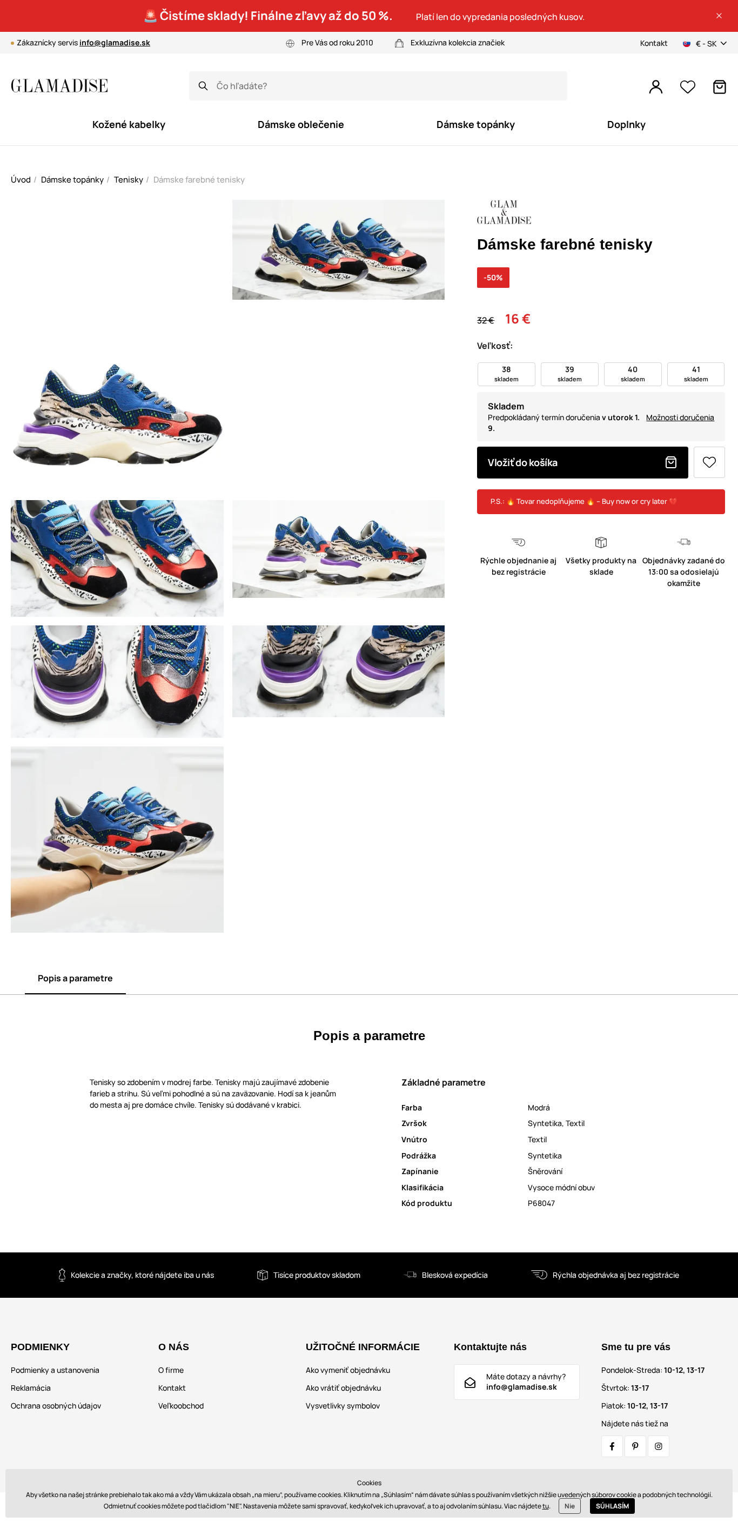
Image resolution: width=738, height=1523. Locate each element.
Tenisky (128, 179)
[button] (719, 15)
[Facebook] (612, 1446)
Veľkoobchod (181, 1405)
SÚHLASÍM (612, 1506)
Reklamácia (31, 1388)
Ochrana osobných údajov (56, 1405)
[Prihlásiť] (655, 87)
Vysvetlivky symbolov (343, 1405)
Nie (570, 1506)
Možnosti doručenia (680, 417)
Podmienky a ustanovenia (55, 1370)
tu (545, 1506)
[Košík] (719, 87)
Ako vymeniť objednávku (348, 1370)
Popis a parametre (75, 978)
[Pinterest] (635, 1446)
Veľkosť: (495, 346)
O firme (171, 1370)
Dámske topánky (72, 179)
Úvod (21, 179)
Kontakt (654, 43)
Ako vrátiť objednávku (343, 1388)
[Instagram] (658, 1446)
